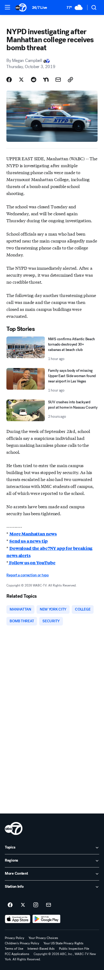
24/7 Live (39, 7)
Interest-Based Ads (41, 948)
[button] (7, 7)
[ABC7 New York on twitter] (23, 905)
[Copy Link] (70, 79)
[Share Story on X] (21, 79)
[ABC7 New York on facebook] (10, 905)
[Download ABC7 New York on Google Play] (47, 919)
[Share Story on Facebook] (9, 79)
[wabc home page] (13, 828)
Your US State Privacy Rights (63, 943)
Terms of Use (14, 948)
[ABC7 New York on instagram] (35, 905)
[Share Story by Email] (58, 79)
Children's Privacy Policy (22, 943)
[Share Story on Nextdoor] (45, 79)
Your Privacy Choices (43, 938)
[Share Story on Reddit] (33, 79)
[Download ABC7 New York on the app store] (17, 919)
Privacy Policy (14, 938)
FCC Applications (17, 954)
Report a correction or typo (27, 575)
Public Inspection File (74, 948)
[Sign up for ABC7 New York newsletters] (48, 905)
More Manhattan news (33, 534)
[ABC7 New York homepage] (21, 7)
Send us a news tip (28, 541)
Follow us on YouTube (31, 563)
